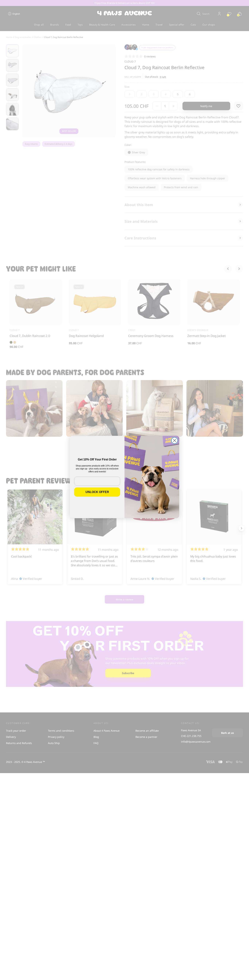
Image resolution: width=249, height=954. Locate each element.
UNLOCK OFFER (97, 492)
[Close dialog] (174, 440)
